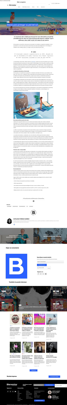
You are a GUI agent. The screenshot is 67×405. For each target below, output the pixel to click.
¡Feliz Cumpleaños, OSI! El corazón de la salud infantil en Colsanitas (7, 294)
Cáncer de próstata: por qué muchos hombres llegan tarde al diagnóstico (7, 306)
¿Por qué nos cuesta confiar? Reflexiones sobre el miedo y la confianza (33, 307)
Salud (18, 392)
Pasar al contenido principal (5, 0)
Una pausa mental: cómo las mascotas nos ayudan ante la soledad (27, 357)
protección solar (15, 206)
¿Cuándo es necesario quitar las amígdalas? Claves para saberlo (15, 329)
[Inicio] (12, 5)
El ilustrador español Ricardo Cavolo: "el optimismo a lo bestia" (58, 307)
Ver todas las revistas (54, 376)
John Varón (16, 30)
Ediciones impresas (29, 394)
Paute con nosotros (29, 393)
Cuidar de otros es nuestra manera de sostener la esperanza (39, 357)
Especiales (19, 398)
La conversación (20, 399)
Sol (27, 206)
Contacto (27, 395)
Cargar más (33, 370)
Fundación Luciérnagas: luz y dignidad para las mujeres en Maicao (27, 329)
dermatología (9, 206)
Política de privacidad (29, 398)
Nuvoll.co (38, 404)
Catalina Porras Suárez (21, 219)
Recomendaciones (22, 206)
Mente (18, 395)
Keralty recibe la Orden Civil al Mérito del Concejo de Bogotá (58, 294)
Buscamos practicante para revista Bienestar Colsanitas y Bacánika (39, 329)
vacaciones (31, 206)
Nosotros (19, 400)
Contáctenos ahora (39, 400)
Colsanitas (33, 61)
